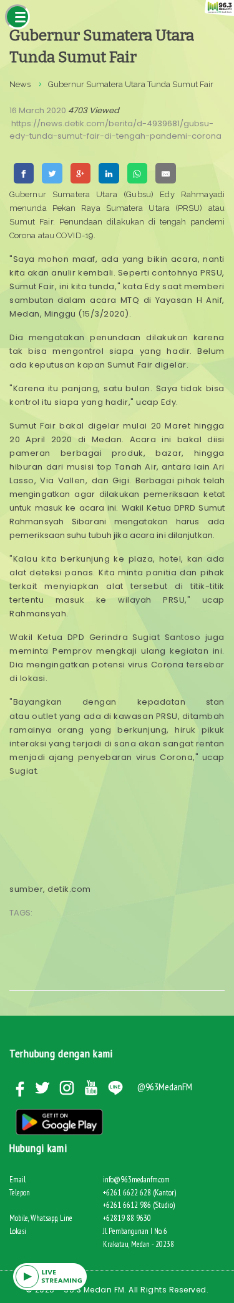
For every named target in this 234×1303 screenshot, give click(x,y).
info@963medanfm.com (136, 1179)
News (20, 84)
